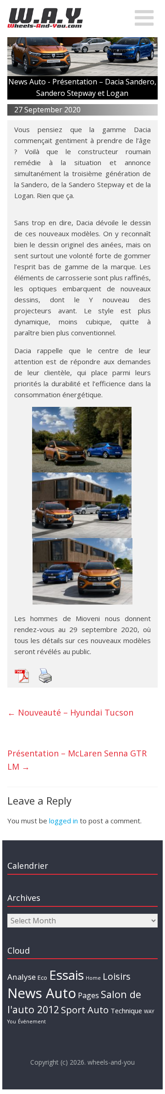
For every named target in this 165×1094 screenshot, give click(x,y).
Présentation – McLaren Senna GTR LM (77, 760)
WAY (149, 1011)
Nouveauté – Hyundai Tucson (70, 712)
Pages (88, 995)
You (11, 1021)
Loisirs (117, 976)
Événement (32, 1021)
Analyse (21, 977)
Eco (42, 977)
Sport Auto (85, 1010)
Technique (126, 1010)
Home (93, 978)
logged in (63, 820)
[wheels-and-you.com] (45, 10)
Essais (66, 974)
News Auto (41, 993)
